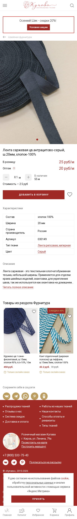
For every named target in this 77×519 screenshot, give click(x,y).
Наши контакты (51, 411)
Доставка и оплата (17, 421)
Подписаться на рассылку (45, 462)
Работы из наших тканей (57, 406)
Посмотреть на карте (34, 442)
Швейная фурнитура (20, 37)
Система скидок (15, 416)
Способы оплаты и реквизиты (53, 418)
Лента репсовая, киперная (54, 245)
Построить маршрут (33, 446)
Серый (42, 251)
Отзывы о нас (13, 411)
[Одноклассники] (44, 396)
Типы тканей (49, 425)
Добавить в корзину (34, 194)
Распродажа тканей (17, 406)
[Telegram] (16, 396)
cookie (65, 478)
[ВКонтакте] (6, 396)
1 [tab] (37, 139)
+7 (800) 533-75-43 (16, 455)
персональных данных (39, 482)
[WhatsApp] (25, 396)
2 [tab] (40, 139)
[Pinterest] (34, 396)
